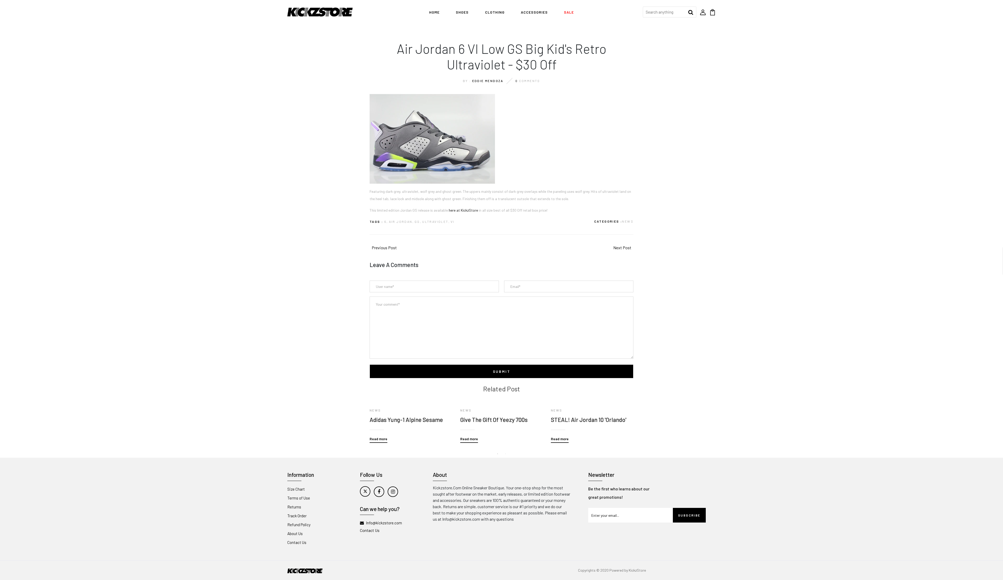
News (627, 221)
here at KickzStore (463, 210)
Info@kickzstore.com (384, 522)
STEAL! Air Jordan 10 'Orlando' (588, 419)
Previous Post (384, 247)
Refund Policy (299, 524)
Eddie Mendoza (488, 81)
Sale (569, 12)
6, (386, 221)
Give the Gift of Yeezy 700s (494, 419)
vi (452, 221)
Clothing (495, 12)
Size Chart (296, 489)
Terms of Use (298, 498)
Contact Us (296, 542)
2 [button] (505, 453)
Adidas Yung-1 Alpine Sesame (406, 419)
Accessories (534, 12)
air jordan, (401, 221)
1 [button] (497, 453)
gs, (418, 221)
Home (434, 12)
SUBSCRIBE (689, 515)
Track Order (297, 515)
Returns (294, 506)
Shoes (462, 12)
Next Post (622, 247)
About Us (295, 533)
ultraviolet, (436, 221)
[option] (411, 418)
